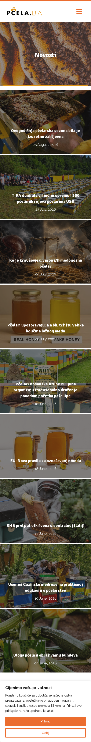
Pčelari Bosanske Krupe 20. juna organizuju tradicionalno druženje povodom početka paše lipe (45, 390)
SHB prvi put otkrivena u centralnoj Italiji (45, 525)
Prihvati (45, 721)
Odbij (45, 733)
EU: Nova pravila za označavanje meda (45, 460)
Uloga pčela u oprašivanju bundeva (45, 655)
